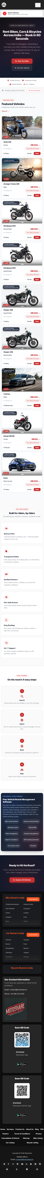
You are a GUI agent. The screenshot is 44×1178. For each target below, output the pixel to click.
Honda (5, 145)
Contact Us (19, 1129)
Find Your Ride (23, 61)
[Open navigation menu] (38, 5)
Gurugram (27, 908)
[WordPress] (37, 1169)
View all (4, 111)
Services (10, 1129)
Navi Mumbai (10, 908)
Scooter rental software (31, 821)
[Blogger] (31, 1164)
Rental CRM (32, 827)
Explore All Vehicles (23, 880)
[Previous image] (4, 127)
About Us (29, 1129)
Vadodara (9, 952)
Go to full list (33, 899)
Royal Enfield (7, 229)
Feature (5, 1134)
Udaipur (26, 952)
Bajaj (4, 187)
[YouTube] (22, 1164)
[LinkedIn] (17, 1164)
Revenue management (31, 833)
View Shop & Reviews (32, 148)
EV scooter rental (13, 845)
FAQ (42, 1129)
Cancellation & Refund (10, 1138)
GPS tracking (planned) (31, 839)
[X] (4, 1164)
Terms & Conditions (22, 1134)
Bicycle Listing (32, 1143)
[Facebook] (8, 1164)
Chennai (8, 940)
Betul (7, 921)
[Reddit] (39, 1164)
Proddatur (9, 957)
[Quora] (26, 1164)
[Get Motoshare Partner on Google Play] (22, 1116)
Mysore (26, 948)
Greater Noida (28, 904)
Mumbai (26, 957)
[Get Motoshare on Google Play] (22, 1065)
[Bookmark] (27, 1169)
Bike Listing (38, 1138)
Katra (7, 153)
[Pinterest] (7, 1169)
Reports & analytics (12, 839)
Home (2, 1129)
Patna (7, 489)
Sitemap (26, 1138)
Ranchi (7, 447)
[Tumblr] (17, 1169)
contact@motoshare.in (18, 990)
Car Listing (10, 1143)
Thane (26, 921)
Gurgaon (8, 917)
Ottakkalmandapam (12, 904)
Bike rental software (11, 821)
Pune (25, 917)
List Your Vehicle (23, 68)
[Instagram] (13, 1164)
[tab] (21, 138)
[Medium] (35, 1164)
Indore (8, 913)
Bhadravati (9, 405)
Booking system (13, 827)
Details (29, 153)
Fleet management (11, 833)
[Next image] (39, 127)
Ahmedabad (10, 948)
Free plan (33, 845)
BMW (5, 397)
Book (37, 153)
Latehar (26, 913)
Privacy (39, 1134)
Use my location (36, 90)
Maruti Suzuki (7, 481)
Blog (37, 1129)
